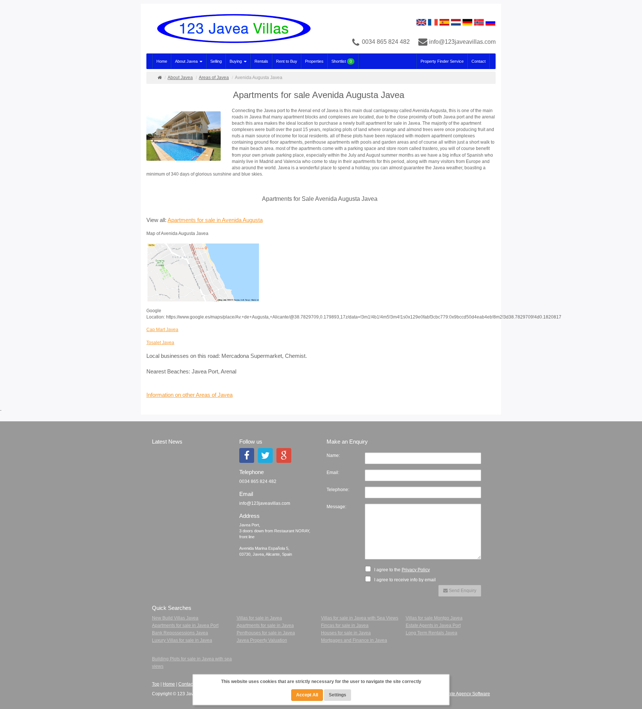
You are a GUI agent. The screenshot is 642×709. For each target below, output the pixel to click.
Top (155, 684)
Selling (216, 61)
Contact (478, 61)
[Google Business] (283, 455)
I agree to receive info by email (404, 579)
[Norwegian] (479, 21)
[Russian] (490, 21)
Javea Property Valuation (262, 640)
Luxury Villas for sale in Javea (182, 640)
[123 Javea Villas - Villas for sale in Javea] (230, 28)
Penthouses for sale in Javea (266, 633)
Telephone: (338, 489)
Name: (333, 455)
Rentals (261, 61)
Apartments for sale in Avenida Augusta (215, 220)
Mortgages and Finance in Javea (354, 640)
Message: (336, 506)
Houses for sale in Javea (346, 633)
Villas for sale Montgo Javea (434, 618)
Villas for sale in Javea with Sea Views (359, 618)
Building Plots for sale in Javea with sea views (192, 662)
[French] (433, 21)
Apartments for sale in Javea (265, 625)
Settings (337, 694)
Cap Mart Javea (162, 329)
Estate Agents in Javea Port (433, 625)
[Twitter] (265, 455)
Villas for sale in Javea (259, 618)
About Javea (187, 61)
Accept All (307, 694)
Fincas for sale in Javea (345, 625)
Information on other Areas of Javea (189, 395)
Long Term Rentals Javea (431, 633)
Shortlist (341, 61)
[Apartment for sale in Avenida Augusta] (186, 137)
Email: (333, 472)
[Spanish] (444, 21)
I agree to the (401, 569)
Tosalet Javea (160, 342)
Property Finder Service (442, 61)
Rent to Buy (286, 61)
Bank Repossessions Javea (180, 633)
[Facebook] (246, 455)
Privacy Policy (416, 569)
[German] (467, 21)
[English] (421, 21)
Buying (236, 61)
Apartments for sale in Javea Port (185, 625)
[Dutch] (456, 21)
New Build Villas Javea (175, 618)
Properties (314, 61)
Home (161, 61)
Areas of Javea (214, 77)
